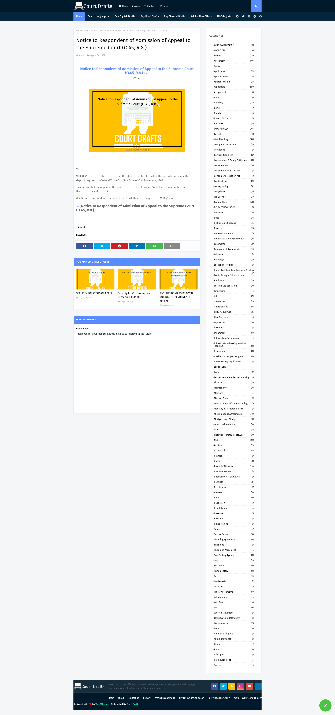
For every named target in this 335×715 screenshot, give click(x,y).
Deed (234, 217)
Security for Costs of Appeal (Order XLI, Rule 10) (134, 295)
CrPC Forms (234, 196)
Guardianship (234, 306)
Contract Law (234, 181)
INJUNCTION (234, 322)
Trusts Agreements (234, 591)
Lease (234, 372)
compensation (234, 623)
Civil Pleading (234, 139)
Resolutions (234, 508)
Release (234, 492)
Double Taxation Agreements (234, 238)
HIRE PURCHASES (234, 312)
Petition (234, 455)
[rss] (231, 686)
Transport (234, 586)
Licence (234, 382)
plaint (234, 649)
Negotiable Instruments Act (234, 435)
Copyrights (234, 191)
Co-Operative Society (234, 144)
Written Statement (234, 612)
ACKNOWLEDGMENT (234, 45)
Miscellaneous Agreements (234, 414)
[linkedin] (258, 686)
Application (234, 71)
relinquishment (234, 659)
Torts (234, 576)
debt (234, 628)
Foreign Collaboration (234, 285)
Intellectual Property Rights (234, 356)
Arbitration (234, 87)
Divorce (234, 228)
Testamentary (234, 571)
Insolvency (234, 351)
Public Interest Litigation (234, 476)
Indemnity (234, 333)
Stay (234, 560)
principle (234, 654)
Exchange (234, 259)
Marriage (234, 393)
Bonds (234, 113)
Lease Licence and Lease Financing (234, 377)
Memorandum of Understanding (234, 403)
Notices (234, 440)
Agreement (234, 60)
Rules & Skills (234, 523)
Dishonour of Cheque (234, 223)
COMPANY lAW (234, 128)
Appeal (87, 30)
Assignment (234, 92)
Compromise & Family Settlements (234, 160)
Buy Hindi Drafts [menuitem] (149, 16)
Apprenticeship (234, 81)
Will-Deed (234, 602)
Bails (234, 97)
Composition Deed (234, 155)
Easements (234, 244)
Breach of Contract (234, 118)
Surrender (234, 565)
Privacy (164, 6)
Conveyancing (234, 186)
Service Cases (234, 534)
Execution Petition (234, 265)
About (137, 6)
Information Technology (234, 338)
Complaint (234, 149)
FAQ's (236, 698)
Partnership (234, 450)
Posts (234, 461)
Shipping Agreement (234, 539)
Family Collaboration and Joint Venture (234, 270)
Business (234, 123)
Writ (234, 607)
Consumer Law (234, 165)
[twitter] (243, 16)
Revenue (234, 513)
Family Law (234, 280)
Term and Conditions (165, 698)
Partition (234, 445)
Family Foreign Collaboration (233, 275)
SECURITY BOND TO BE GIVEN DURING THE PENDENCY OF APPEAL (176, 297)
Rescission (234, 503)
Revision (234, 518)
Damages (234, 212)
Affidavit (234, 55)
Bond (234, 108)
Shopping (234, 544)
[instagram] (249, 16)
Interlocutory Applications (234, 361)
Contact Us (133, 698)
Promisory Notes (234, 471)
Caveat (234, 134)
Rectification (234, 487)
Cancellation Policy (252, 698)
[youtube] (249, 686)
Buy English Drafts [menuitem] (125, 16)
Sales (234, 529)
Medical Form (234, 398)
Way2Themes (102, 704)
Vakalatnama (234, 597)
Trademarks (234, 581)
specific (234, 665)
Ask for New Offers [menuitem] (201, 16)
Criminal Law (234, 202)
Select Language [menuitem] (97, 16)
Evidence (234, 254)
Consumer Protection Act (234, 170)
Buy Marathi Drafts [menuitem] (174, 16)
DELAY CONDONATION (234, 207)
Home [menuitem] (79, 16)
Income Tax (234, 327)
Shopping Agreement (234, 550)
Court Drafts (132, 704)
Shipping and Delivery (219, 698)
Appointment (234, 76)
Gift (234, 296)
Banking (234, 102)
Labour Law (234, 367)
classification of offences (234, 618)
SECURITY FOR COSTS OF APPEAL (95, 293)
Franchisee (234, 291)
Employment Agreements (234, 249)
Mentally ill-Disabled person (234, 408)
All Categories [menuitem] (225, 16)
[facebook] (237, 16)
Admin (82, 55)
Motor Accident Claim (234, 424)
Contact (151, 6)
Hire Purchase (234, 317)
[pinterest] (255, 16)
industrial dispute (234, 633)
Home (125, 6)
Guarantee (234, 301)
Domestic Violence (234, 233)
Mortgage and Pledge (234, 419)
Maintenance (234, 387)
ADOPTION (234, 50)
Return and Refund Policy (191, 698)
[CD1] (146, 73)
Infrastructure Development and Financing (233, 344)
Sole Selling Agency (234, 555)
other (234, 644)
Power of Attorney (234, 466)
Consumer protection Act (234, 176)
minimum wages (234, 639)
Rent (234, 497)
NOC (234, 429)
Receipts (234, 482)
